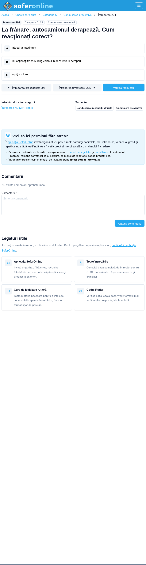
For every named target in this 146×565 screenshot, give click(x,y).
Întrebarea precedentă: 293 (28, 87)
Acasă (5, 14)
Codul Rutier (102, 152)
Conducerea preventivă (77, 14)
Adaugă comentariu (129, 223)
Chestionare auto (25, 14)
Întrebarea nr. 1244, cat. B (17, 107)
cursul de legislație (80, 152)
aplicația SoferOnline (20, 142)
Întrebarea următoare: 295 (75, 87)
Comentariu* (9, 192)
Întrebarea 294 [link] (107, 14)
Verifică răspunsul (123, 87)
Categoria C (50, 14)
